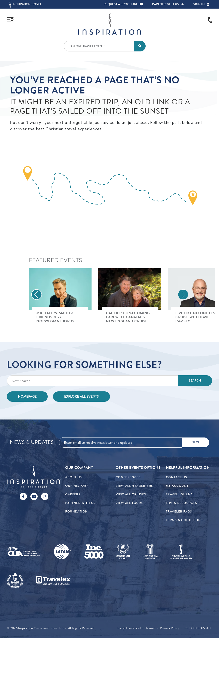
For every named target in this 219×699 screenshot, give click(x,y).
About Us (73, 477)
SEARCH (195, 381)
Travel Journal (180, 494)
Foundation (76, 512)
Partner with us (165, 4)
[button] (141, 4)
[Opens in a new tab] (24, 551)
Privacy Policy (169, 628)
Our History (76, 486)
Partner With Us (80, 503)
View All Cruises (131, 494)
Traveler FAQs (179, 512)
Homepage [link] (27, 396)
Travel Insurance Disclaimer (136, 628)
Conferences (128, 477)
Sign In (199, 4)
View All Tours (129, 503)
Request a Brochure (121, 4)
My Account (177, 486)
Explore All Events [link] (81, 396)
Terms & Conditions (184, 520)
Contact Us (176, 477)
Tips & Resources (181, 503)
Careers (72, 494)
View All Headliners (134, 486)
